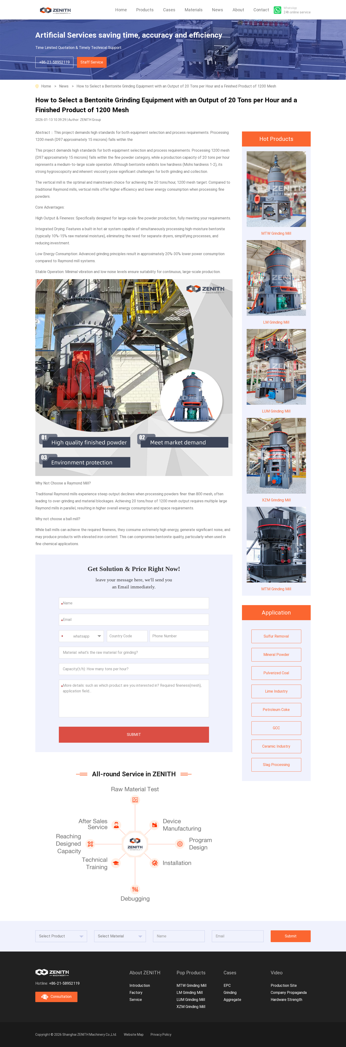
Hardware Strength (286, 999)
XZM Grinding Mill (191, 1006)
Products (145, 9)
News (217, 9)
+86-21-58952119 (54, 62)
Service (135, 999)
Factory (135, 992)
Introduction (139, 985)
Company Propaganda (289, 992)
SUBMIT (134, 734)
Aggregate (232, 999)
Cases (169, 9)
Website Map (134, 1034)
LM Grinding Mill (190, 992)
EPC (227, 985)
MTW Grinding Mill (191, 985)
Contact (261, 9)
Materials (194, 9)
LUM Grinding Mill (191, 999)
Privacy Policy (161, 1034)
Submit (291, 936)
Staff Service (91, 62)
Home (121, 9)
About (238, 9)
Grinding (230, 992)
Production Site (284, 985)
